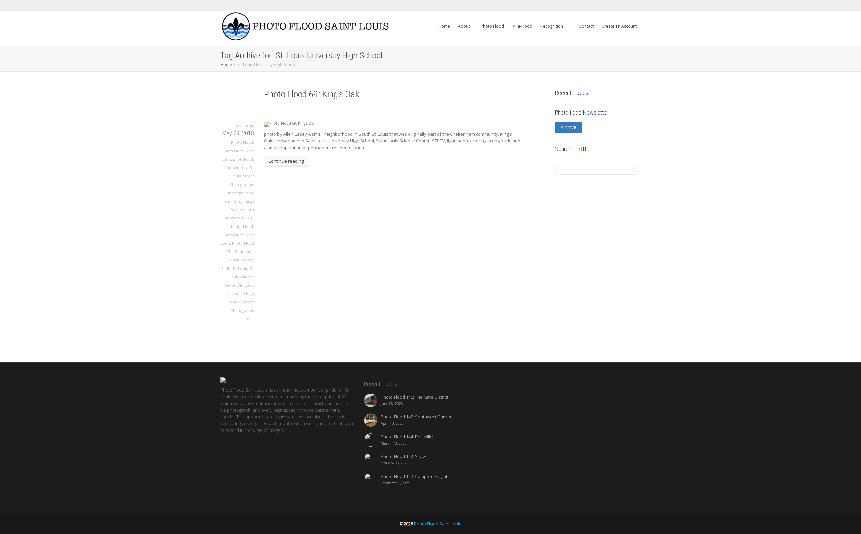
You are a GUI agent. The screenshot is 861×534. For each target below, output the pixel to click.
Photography (236, 167)
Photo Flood (492, 26)
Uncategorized (239, 192)
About (464, 26)
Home (444, 26)
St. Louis (240, 268)
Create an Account (619, 26)
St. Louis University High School (240, 293)
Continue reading (286, 161)
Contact (586, 26)
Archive (568, 127)
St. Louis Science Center (239, 277)
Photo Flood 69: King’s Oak (311, 94)
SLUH (226, 268)
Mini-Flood (522, 26)
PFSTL (247, 217)
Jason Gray (232, 201)
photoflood (243, 159)
